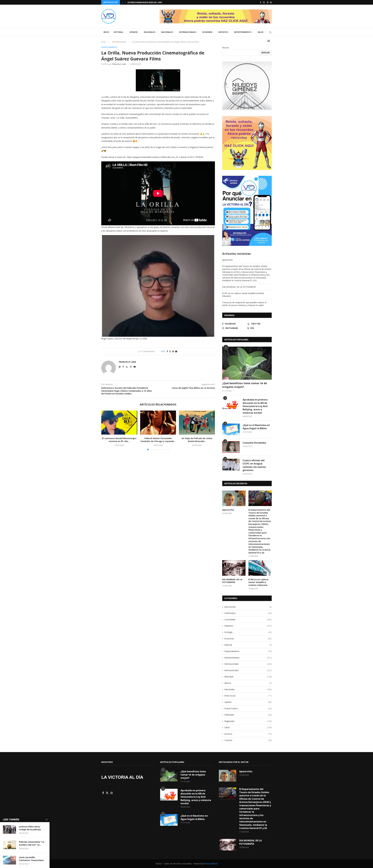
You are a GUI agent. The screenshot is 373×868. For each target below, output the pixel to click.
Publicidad (248, 714)
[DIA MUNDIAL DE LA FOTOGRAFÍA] (234, 568)
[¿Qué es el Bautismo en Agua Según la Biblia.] (231, 429)
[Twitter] (264, 2)
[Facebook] (260, 2)
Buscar (225, 47)
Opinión (133, 32)
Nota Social (248, 695)
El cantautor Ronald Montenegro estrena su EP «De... (119, 440)
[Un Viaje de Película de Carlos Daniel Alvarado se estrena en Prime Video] (197, 422)
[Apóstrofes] (234, 498)
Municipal (248, 676)
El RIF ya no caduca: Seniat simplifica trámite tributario (258, 582)
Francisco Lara (119, 64)
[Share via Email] (176, 351)
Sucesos (248, 733)
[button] (122, 2)
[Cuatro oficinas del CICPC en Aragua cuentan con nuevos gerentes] (231, 464)
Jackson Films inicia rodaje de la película (30, 828)
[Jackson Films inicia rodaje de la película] (9, 829)
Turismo (248, 740)
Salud (260, 32)
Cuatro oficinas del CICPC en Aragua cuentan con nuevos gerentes (254, 465)
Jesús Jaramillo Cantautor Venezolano (31, 859)
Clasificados (248, 613)
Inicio (106, 32)
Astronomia (248, 606)
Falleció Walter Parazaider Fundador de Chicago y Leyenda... (158, 440)
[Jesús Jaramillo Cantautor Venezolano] (9, 860)
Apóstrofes (227, 260)
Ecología (248, 632)
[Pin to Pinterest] (173, 351)
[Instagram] (267, 2)
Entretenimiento (242, 32)
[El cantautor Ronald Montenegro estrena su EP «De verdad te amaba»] (119, 422)
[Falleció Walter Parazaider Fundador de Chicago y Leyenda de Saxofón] (158, 422)
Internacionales (187, 32)
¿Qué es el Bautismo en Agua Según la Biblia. (256, 427)
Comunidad (248, 619)
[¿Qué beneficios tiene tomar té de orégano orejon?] (247, 363)
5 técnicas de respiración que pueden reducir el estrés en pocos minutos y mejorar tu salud (244, 304)
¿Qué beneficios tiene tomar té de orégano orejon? (244, 385)
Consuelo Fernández (254, 442)
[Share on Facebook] (167, 351)
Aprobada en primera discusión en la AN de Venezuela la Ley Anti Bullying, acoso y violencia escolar (255, 406)
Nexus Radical (211, 863)
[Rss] (271, 2)
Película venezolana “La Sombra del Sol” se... (31, 843)
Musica (248, 683)
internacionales (248, 670)
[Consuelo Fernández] (231, 447)
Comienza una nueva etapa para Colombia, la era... (152, 2)
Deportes (223, 32)
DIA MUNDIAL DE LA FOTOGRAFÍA (239, 286)
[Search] (270, 32)
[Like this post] (164, 351)
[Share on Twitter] (170, 351)
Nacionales (167, 32)
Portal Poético (248, 708)
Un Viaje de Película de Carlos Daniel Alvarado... (197, 440)
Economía (207, 32)
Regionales (149, 32)
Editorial (118, 32)
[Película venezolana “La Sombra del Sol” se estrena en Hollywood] (9, 844)
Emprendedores (248, 651)
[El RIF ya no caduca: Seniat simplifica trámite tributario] (260, 568)
